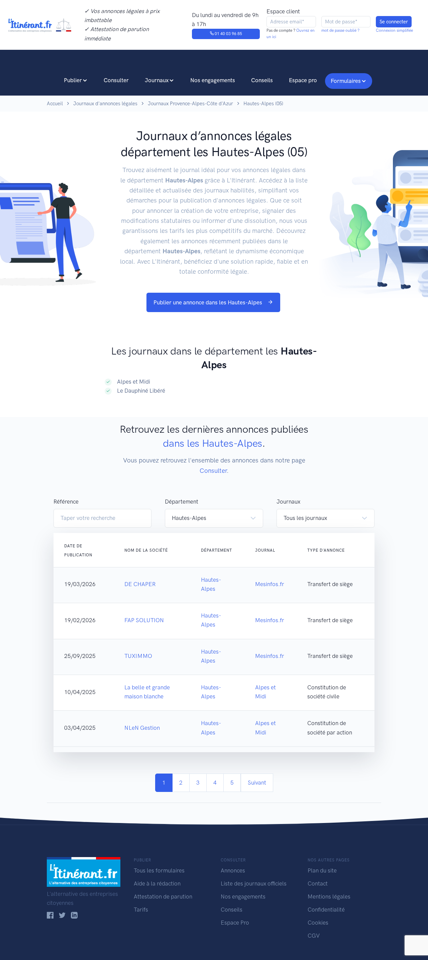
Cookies (318, 922)
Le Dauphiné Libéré (141, 390)
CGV (314, 935)
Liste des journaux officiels (254, 883)
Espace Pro (235, 922)
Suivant (257, 782)
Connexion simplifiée (394, 30)
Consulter (116, 80)
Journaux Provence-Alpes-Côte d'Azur (190, 104)
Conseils (262, 80)
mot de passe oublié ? (340, 30)
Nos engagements (212, 80)
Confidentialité (326, 909)
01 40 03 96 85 (228, 33)
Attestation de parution (163, 896)
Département (181, 501)
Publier (73, 80)
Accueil (55, 104)
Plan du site (322, 870)
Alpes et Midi (133, 381)
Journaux (157, 80)
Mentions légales (329, 896)
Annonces (233, 870)
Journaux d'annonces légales (105, 104)
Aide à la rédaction (157, 883)
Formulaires (346, 81)
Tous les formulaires (159, 870)
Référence (66, 501)
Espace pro (303, 80)
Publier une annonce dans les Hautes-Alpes (208, 302)
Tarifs (141, 909)
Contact (318, 883)
